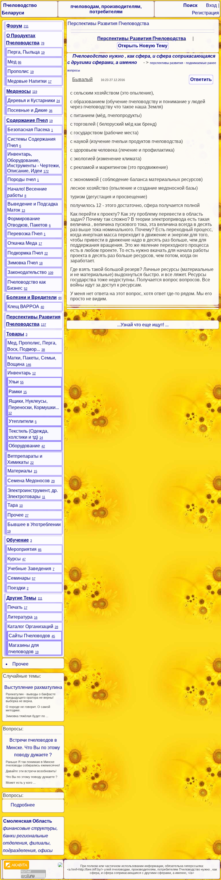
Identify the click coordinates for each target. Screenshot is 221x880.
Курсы (14, 558)
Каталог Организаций (30, 626)
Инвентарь (19, 372)
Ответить (201, 79)
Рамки (15, 391)
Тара (12, 505)
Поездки (16, 587)
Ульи (14, 381)
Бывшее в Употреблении (34, 524)
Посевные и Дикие (27, 110)
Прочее (15, 514)
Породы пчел (21, 179)
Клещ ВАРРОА (23, 306)
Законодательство (27, 272)
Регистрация (205, 12)
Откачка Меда (22, 243)
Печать (14, 607)
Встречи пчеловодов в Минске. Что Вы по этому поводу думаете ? (33, 747)
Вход (211, 5)
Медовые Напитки (27, 81)
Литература (20, 617)
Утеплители (21, 421)
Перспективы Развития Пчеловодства (108, 23)
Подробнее (20, 804)
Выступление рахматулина (33, 687)
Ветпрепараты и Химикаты (24, 459)
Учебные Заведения (29, 568)
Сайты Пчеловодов (29, 635)
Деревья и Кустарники (31, 100)
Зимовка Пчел (22, 262)
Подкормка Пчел (25, 252)
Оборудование (24, 445)
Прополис (18, 71)
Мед (11, 61)
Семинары (19, 578)
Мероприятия (22, 549)
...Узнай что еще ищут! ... (143, 324)
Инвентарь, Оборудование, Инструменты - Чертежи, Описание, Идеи (33, 162)
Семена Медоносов (28, 480)
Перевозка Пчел (24, 233)
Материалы (19, 470)
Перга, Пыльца (23, 52)
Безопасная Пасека (28, 129)
